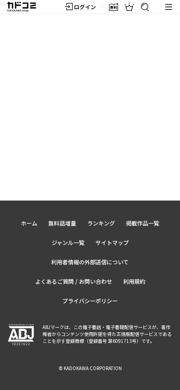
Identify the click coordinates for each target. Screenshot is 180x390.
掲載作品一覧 (142, 223)
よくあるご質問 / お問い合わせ (73, 281)
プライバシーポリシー (90, 301)
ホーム (29, 223)
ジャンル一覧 (68, 242)
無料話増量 (62, 223)
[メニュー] (168, 7)
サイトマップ (112, 242)
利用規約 (134, 281)
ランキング (101, 223)
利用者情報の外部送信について (90, 262)
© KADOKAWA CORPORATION (90, 368)
